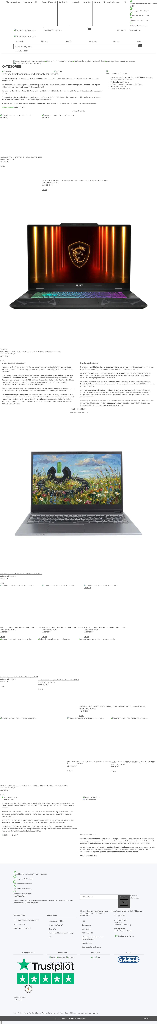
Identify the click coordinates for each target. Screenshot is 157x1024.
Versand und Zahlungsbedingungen (107, 2)
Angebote (92, 41)
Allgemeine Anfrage (13, 2)
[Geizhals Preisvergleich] (128, 959)
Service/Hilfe (63, 2)
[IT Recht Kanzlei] (28, 989)
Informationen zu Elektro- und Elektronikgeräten (92, 938)
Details (2, 166)
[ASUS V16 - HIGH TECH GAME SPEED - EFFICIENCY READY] (59, 61)
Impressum (86, 929)
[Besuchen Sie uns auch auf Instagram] (15, 1004)
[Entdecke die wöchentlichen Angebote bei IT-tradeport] (89, 61)
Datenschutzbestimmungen (97, 911)
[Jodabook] (29, 61)
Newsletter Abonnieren (134, 897)
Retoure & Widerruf (49, 2)
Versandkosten (47, 1013)
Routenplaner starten (126, 936)
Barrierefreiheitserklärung (91, 947)
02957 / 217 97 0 (19, 924)
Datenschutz (86, 925)
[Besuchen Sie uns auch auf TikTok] (15, 1009)
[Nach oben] (1, 1022)
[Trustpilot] (28, 970)
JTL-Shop (152, 1018)
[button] (121, 30)
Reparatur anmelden (30, 2)
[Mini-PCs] (58, 71)
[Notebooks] (6, 71)
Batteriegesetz (87, 943)
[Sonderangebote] (107, 71)
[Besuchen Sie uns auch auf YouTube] (15, 1006)
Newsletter (87, 2)
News (139, 41)
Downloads (76, 2)
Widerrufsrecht (87, 933)
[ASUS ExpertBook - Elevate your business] (120, 61)
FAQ (124, 2)
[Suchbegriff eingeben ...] (89, 29)
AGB (135, 911)
